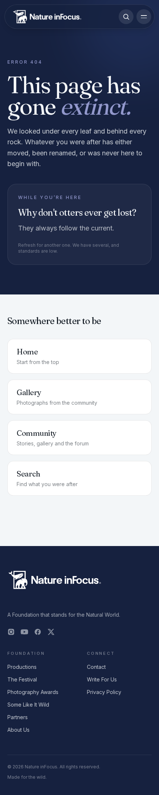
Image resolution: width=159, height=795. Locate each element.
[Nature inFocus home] (47, 17)
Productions (22, 667)
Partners (17, 717)
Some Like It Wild (28, 704)
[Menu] (143, 16)
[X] (51, 632)
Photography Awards (32, 692)
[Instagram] (11, 632)
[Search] (126, 16)
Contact (96, 667)
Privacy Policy (104, 692)
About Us (18, 730)
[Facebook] (37, 632)
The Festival (22, 679)
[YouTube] (24, 632)
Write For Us (102, 679)
